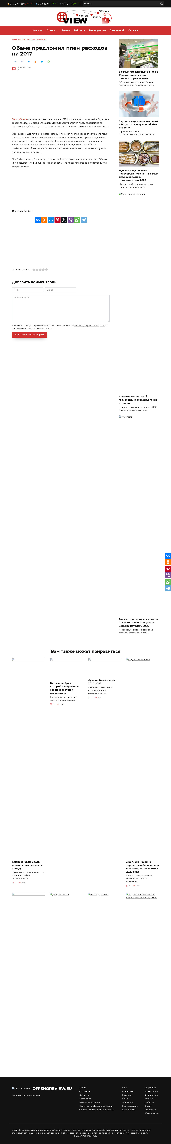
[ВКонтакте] (38, 220)
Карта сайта (85, 1099)
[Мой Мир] (51, 220)
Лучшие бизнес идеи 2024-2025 (102, 682)
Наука (125, 1099)
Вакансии (127, 1095)
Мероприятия (97, 30)
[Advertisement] (61, 99)
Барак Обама (19, 119)
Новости (37, 30)
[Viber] (71, 220)
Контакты (84, 1095)
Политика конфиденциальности (95, 1106)
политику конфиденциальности (37, 328)
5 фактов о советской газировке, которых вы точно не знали (138, 399)
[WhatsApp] (77, 220)
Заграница (150, 1087)
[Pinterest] (58, 220)
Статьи (50, 30)
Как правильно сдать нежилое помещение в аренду (27, 865)
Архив (82, 1087)
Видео (66, 30)
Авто (124, 1087)
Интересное (151, 1095)
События (31, 40)
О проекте (84, 1091)
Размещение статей (89, 1102)
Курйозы (149, 1099)
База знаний (117, 30)
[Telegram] (84, 220)
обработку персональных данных (89, 325)
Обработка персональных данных (96, 1110)
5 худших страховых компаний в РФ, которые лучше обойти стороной (138, 124)
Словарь (133, 30)
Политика (41, 40)
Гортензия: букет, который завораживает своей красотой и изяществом (65, 688)
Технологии (151, 1110)
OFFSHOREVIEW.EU (52, 1088)
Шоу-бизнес (128, 1110)
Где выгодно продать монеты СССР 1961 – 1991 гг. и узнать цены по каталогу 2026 (138, 622)
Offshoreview (18, 40)
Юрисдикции (152, 1113)
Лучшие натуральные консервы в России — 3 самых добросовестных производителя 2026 (138, 175)
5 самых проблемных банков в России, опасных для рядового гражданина (138, 75)
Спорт (148, 1106)
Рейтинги (79, 30)
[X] (64, 220)
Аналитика (127, 1091)
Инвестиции (151, 1091)
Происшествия (130, 1106)
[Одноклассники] (44, 220)
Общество (127, 1102)
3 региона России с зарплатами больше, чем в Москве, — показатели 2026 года (142, 867)
